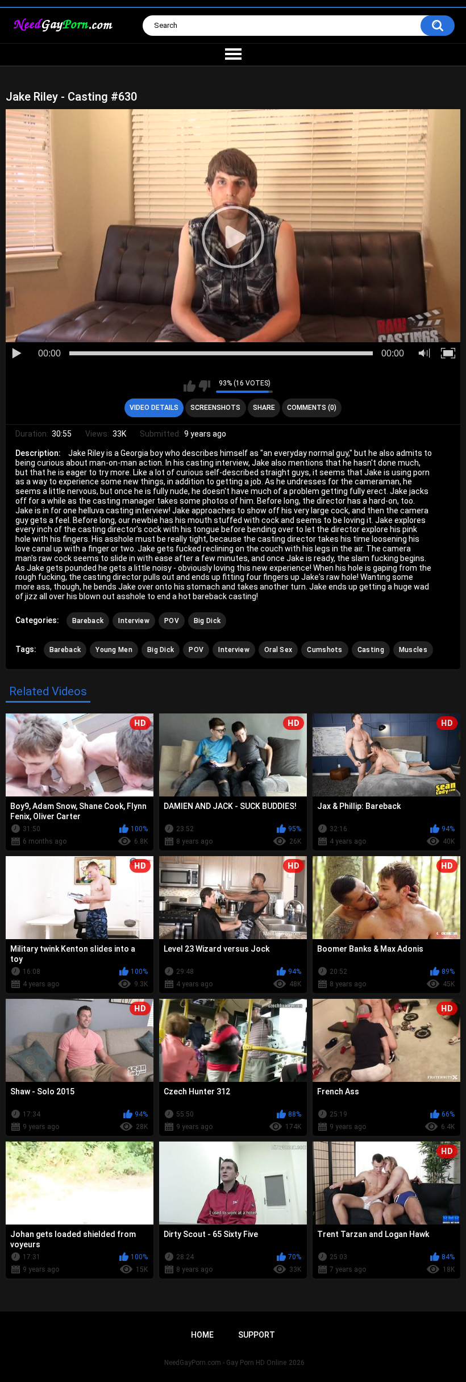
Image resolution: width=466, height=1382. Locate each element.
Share (264, 408)
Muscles (413, 650)
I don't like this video (204, 386)
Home (202, 1334)
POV (171, 621)
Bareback (87, 621)
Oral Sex (278, 650)
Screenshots (215, 408)
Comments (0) (311, 408)
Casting (370, 650)
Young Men (113, 650)
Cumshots (324, 650)
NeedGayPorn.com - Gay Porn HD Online (225, 1363)
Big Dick (207, 621)
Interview (133, 621)
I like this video (189, 386)
